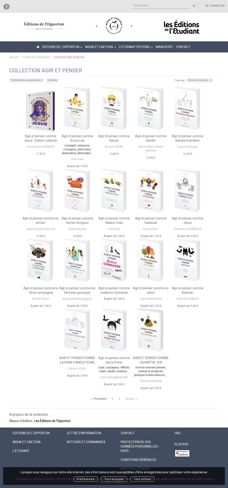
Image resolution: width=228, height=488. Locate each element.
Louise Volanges (187, 146)
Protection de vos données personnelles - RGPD (140, 446)
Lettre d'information (84, 433)
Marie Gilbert (146, 146)
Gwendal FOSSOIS (188, 298)
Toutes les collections (36, 57)
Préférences (85, 479)
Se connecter (215, 5)
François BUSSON (151, 381)
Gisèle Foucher (77, 229)
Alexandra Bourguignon (77, 298)
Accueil (14, 57)
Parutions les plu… (199, 80)
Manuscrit (164, 47)
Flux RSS (181, 444)
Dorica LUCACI (77, 368)
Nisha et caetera (27, 442)
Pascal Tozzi (151, 229)
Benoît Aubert (40, 298)
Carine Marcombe (151, 298)
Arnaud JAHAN (114, 146)
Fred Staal (77, 159)
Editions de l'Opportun (31, 433)
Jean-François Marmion (40, 229)
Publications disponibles (25, 80)
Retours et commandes (86, 442)
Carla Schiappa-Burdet (114, 377)
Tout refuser (142, 479)
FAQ (178, 433)
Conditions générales (138, 460)
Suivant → (131, 398)
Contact (183, 47)
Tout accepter (114, 479)
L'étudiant (21, 451)
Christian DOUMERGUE (41, 146)
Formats (52, 80)
